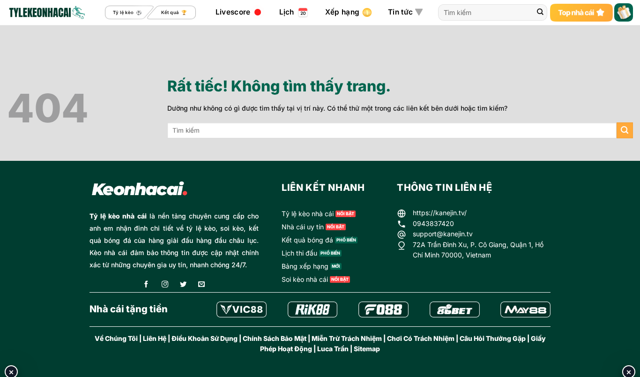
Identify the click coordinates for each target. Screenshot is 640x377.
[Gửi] (540, 13)
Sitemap (367, 349)
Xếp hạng (342, 12)
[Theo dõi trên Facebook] (146, 284)
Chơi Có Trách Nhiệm (420, 338)
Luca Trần (333, 349)
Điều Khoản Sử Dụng (204, 338)
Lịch (286, 12)
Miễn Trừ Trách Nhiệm (347, 338)
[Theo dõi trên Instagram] (165, 284)
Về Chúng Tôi (116, 338)
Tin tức (400, 12)
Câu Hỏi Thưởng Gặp (493, 338)
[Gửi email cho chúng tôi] (201, 284)
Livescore (233, 12)
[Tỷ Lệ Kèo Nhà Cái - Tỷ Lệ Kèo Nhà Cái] (46, 13)
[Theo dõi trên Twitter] (183, 284)
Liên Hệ (154, 338)
